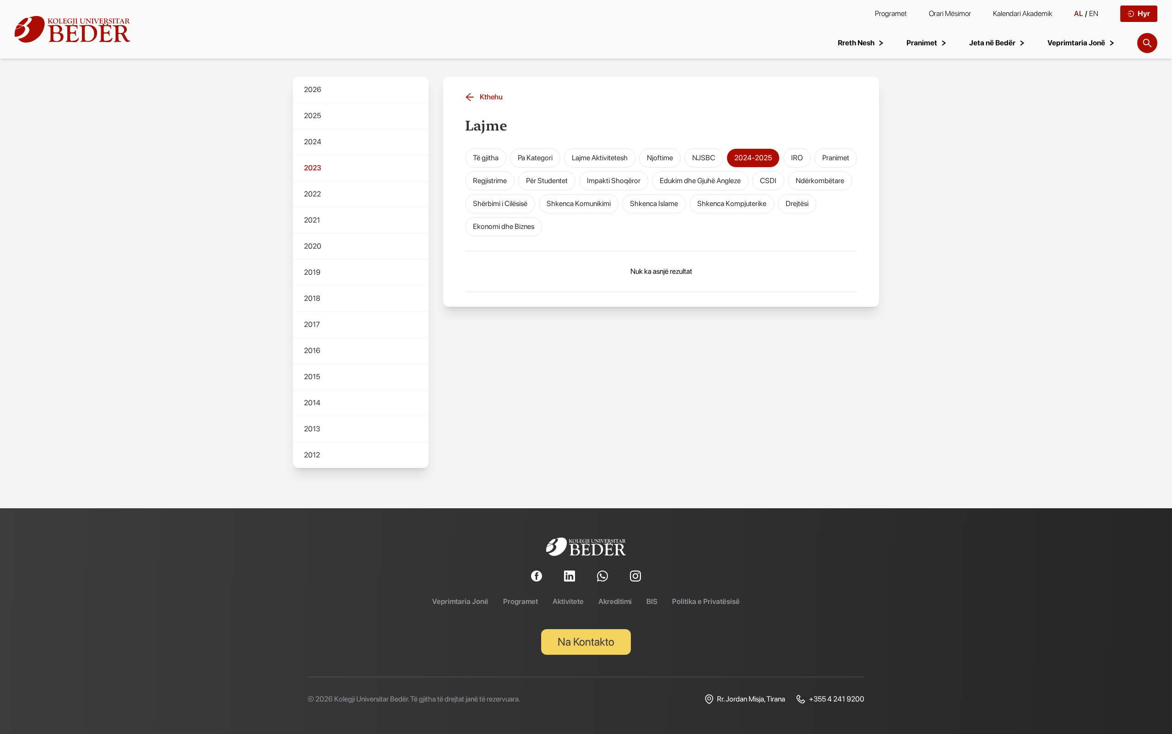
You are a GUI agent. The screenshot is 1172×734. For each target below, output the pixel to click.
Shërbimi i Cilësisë (500, 203)
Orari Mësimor (950, 13)
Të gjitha (486, 157)
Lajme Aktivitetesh (600, 157)
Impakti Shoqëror (613, 180)
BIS (651, 601)
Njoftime (660, 157)
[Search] (1147, 43)
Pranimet (835, 157)
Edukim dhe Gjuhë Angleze (700, 180)
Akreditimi (615, 601)
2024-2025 (753, 157)
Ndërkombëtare (820, 180)
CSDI (768, 180)
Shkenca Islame (654, 203)
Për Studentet (547, 180)
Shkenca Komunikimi (579, 203)
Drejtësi (797, 203)
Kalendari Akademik (1022, 13)
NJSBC (703, 157)
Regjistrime (490, 180)
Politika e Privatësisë (706, 601)
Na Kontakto (586, 641)
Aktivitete (568, 601)
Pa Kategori (535, 157)
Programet (891, 13)
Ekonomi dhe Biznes (503, 226)
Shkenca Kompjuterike (731, 203)
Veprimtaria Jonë (460, 601)
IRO (797, 157)
